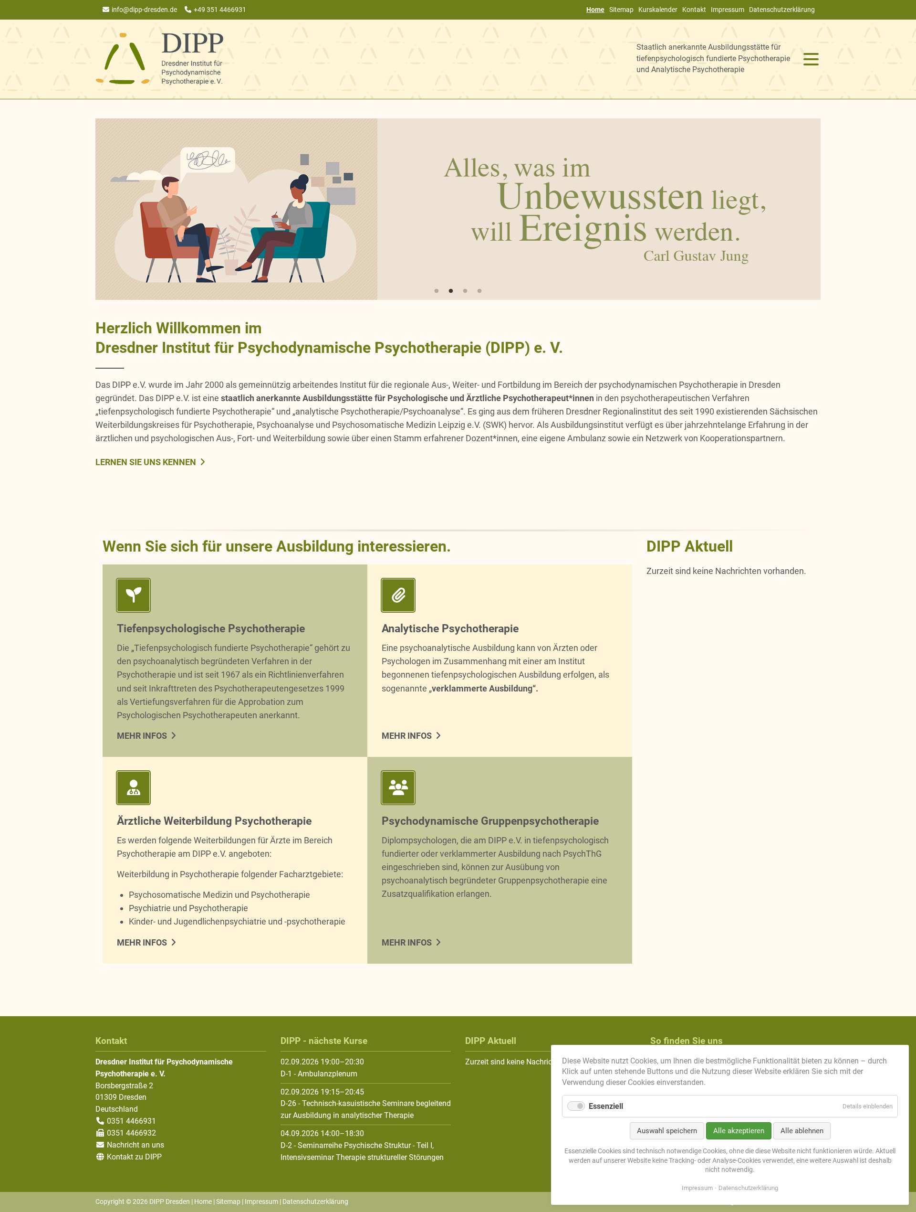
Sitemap (621, 9)
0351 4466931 (130, 1121)
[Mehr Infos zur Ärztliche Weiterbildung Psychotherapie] (235, 789)
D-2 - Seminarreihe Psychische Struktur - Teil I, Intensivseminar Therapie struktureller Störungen (362, 1151)
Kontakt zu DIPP (133, 1156)
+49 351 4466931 (220, 9)
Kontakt (694, 9)
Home (203, 1201)
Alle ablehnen (802, 1131)
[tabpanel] (458, 209)
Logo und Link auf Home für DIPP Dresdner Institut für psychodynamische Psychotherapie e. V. (159, 59)
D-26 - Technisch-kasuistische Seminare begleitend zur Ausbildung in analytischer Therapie (366, 1109)
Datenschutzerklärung (782, 9)
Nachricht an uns (135, 1144)
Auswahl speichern (667, 1131)
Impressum (727, 9)
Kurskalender (657, 9)
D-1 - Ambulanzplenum (319, 1073)
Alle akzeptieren (738, 1131)
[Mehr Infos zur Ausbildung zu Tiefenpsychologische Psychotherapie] (235, 597)
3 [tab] (465, 291)
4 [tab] (479, 291)
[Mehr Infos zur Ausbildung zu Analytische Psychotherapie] (500, 597)
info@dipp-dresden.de (144, 9)
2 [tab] (451, 291)
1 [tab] (436, 291)
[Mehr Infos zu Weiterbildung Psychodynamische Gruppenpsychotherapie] (500, 789)
